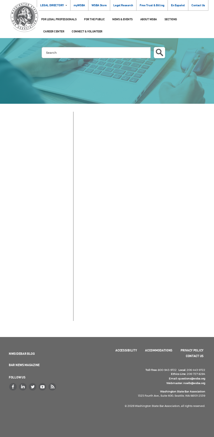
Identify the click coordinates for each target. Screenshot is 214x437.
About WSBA (148, 19)
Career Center (53, 31)
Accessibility (126, 350)
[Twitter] (33, 386)
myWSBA (79, 5)
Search (159, 52)
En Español (178, 5)
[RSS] (52, 386)
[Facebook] (13, 386)
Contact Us (198, 5)
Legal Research (123, 5)
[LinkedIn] (23, 386)
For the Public (94, 19)
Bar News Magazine (24, 365)
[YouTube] (42, 386)
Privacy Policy (192, 350)
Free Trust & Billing (152, 5)
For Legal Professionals (59, 19)
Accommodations (158, 350)
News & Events (122, 19)
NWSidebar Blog (22, 353)
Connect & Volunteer (87, 31)
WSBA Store (99, 5)
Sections (170, 19)
